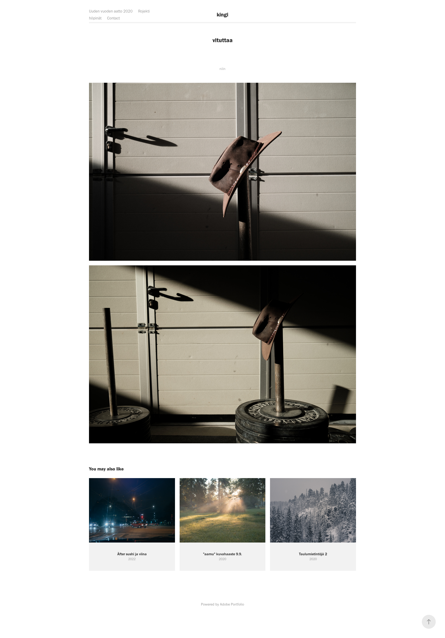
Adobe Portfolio (232, 604)
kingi (222, 14)
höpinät (95, 18)
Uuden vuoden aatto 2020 (111, 11)
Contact (113, 18)
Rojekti (144, 11)
